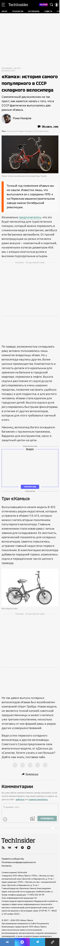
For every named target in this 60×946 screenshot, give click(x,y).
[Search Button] (51, 4)
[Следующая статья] (30, 828)
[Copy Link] (52, 942)
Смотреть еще (30, 487)
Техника (28, 131)
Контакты (7, 866)
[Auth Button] (56, 4)
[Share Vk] (7, 942)
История (19, 131)
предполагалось (30, 217)
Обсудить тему (50, 126)
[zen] (22, 847)
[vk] (9, 847)
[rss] (3, 847)
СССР (35, 131)
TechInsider (18, 4)
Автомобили (7, 68)
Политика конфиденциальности (19, 862)
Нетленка (11, 131)
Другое (17, 68)
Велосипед (43, 131)
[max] (28, 847)
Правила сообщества (13, 859)
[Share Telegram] (37, 942)
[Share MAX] (22, 942)
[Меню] (3, 4)
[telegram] (16, 847)
